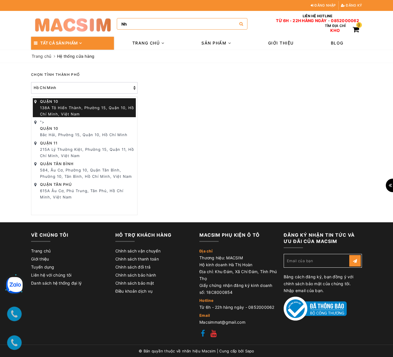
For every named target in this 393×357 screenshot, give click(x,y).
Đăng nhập (325, 5)
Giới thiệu (281, 42)
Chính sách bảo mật (134, 283)
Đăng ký (353, 5)
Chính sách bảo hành (135, 275)
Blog (337, 42)
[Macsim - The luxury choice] (72, 24)
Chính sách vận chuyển (138, 250)
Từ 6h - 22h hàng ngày (301, 20)
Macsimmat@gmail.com (222, 322)
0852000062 (345, 20)
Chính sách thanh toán (137, 258)
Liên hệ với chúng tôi (51, 275)
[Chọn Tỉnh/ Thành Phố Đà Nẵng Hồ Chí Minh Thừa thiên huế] (84, 88)
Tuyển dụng (42, 267)
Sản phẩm (214, 42)
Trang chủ (146, 42)
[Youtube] (213, 334)
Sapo (249, 351)
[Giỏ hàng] (356, 30)
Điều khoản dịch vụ (134, 291)
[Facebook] (202, 334)
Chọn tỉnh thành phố (55, 74)
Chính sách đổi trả (133, 267)
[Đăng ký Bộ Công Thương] (315, 308)
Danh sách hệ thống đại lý (56, 283)
